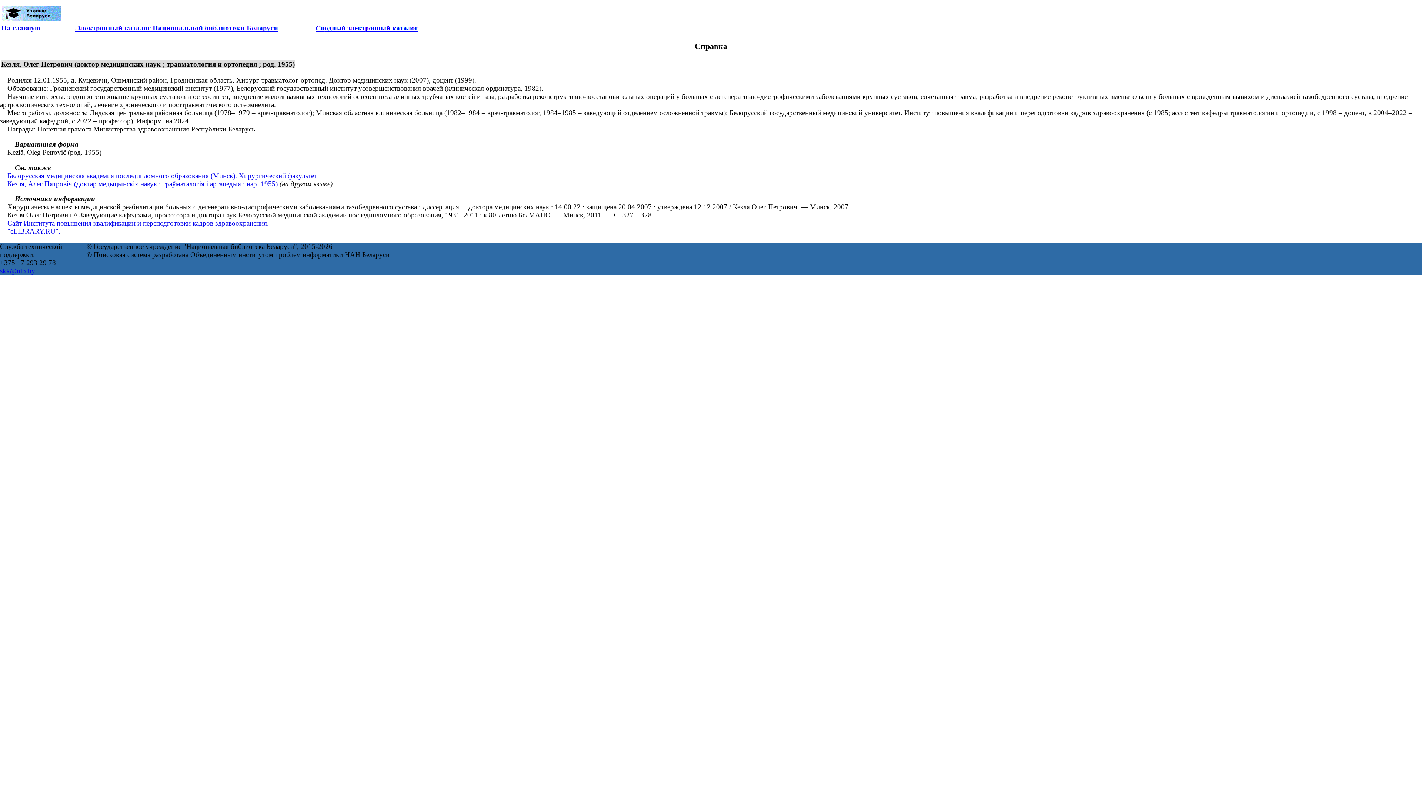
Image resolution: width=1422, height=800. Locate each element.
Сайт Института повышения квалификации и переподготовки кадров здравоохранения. (138, 223)
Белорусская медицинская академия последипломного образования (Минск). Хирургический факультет (162, 176)
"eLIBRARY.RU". (33, 231)
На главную (20, 28)
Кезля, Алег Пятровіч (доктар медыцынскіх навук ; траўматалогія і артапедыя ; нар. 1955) (142, 184)
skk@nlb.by (17, 271)
